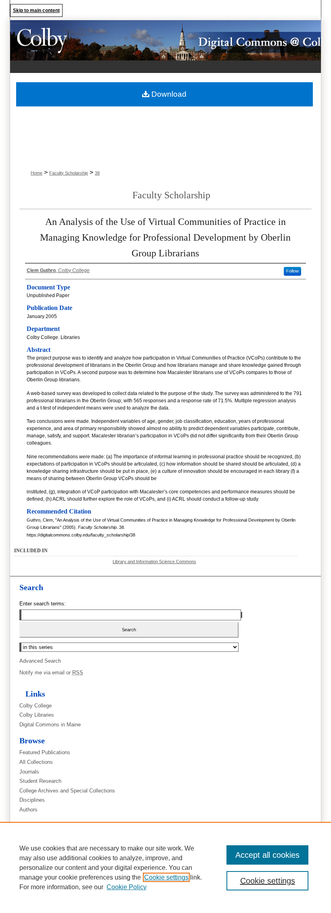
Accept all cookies (267, 855)
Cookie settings (166, 877)
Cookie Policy (127, 887)
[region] (165, 867)
